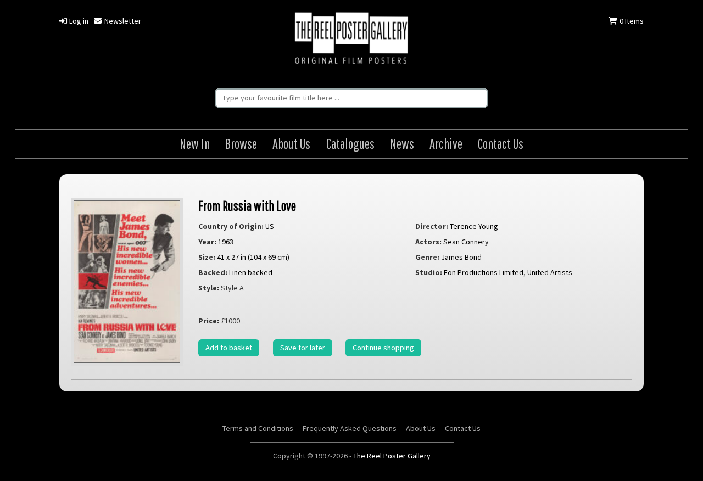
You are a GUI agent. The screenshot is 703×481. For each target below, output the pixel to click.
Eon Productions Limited (483, 272)
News (402, 144)
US (269, 226)
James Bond (461, 257)
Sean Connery (466, 242)
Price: (208, 321)
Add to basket (228, 348)
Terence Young (474, 226)
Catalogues (350, 144)
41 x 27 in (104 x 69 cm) (253, 257)
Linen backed (250, 272)
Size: (206, 257)
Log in (78, 21)
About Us (291, 144)
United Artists (549, 272)
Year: (207, 242)
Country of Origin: (231, 226)
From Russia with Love (247, 206)
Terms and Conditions (257, 428)
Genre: (427, 257)
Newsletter (122, 21)
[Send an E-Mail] (690, 457)
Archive (445, 144)
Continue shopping (383, 348)
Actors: (428, 242)
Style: (208, 288)
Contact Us (500, 144)
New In (195, 144)
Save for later (302, 348)
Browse (241, 144)
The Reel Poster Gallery (351, 39)
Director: (431, 226)
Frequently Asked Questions (350, 428)
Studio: (428, 272)
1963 (225, 242)
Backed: (212, 272)
